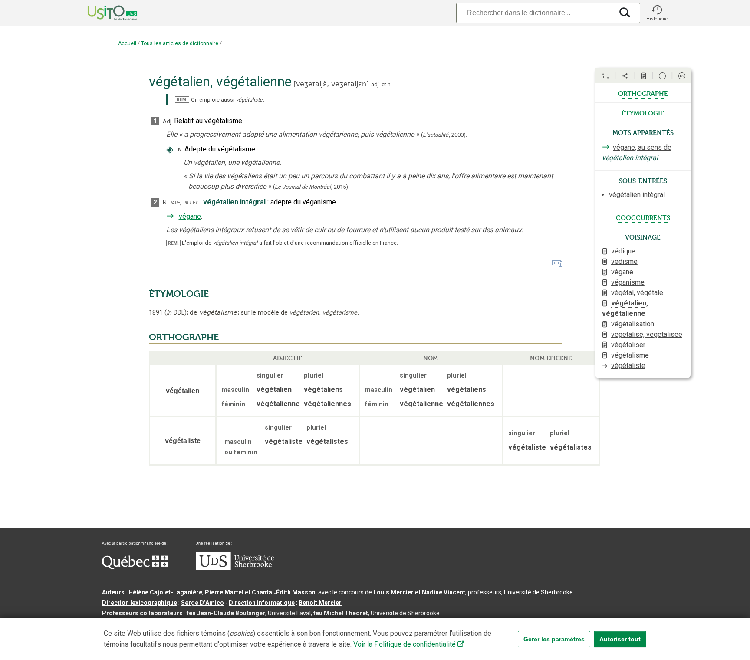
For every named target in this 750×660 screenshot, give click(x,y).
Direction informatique (262, 602)
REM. (182, 99)
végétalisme (630, 355)
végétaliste (628, 365)
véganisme (628, 282)
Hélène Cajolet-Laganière (165, 592)
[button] (657, 13)
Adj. (168, 121)
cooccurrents (643, 217)
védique (623, 251)
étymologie (643, 112)
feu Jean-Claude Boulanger (226, 613)
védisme (624, 261)
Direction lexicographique (139, 602)
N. (180, 149)
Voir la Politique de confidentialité (404, 644)
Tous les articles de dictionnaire (179, 43)
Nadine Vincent (443, 592)
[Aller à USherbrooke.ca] (235, 568)
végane (190, 216)
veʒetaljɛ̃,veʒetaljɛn (331, 84)
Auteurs (113, 592)
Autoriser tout (620, 639)
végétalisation (632, 324)
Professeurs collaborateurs (142, 613)
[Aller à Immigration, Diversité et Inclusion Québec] (135, 567)
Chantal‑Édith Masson (284, 592)
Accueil (127, 43)
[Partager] (625, 75)
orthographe (643, 93)
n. (390, 84)
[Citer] (605, 75)
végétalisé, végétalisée (646, 334)
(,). (444, 134)
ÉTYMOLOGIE (179, 294)
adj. (375, 84)
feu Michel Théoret (340, 613)
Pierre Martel (224, 592)
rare (174, 202)
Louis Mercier (393, 592)
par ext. (192, 202)
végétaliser (628, 345)
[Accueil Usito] (103, 13)
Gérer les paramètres (554, 639)
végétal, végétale (637, 293)
